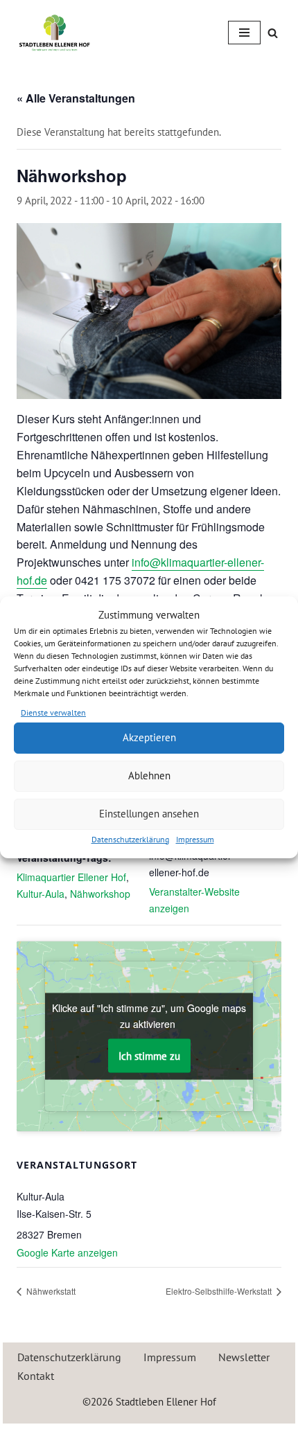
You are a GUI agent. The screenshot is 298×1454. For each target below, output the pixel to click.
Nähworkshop (100, 894)
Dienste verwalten (53, 712)
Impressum (195, 839)
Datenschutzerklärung (130, 839)
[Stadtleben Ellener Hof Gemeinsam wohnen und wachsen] (54, 32)
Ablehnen (149, 775)
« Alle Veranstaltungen (76, 98)
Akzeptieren (149, 737)
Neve (88, 1437)
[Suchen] (273, 33)
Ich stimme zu (149, 1056)
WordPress (199, 1437)
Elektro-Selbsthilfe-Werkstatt (220, 1291)
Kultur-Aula (40, 894)
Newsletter (244, 1357)
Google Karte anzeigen (67, 1252)
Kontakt (35, 1376)
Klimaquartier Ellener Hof (71, 877)
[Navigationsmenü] (244, 32)
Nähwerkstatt (50, 1291)
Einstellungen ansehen (149, 813)
